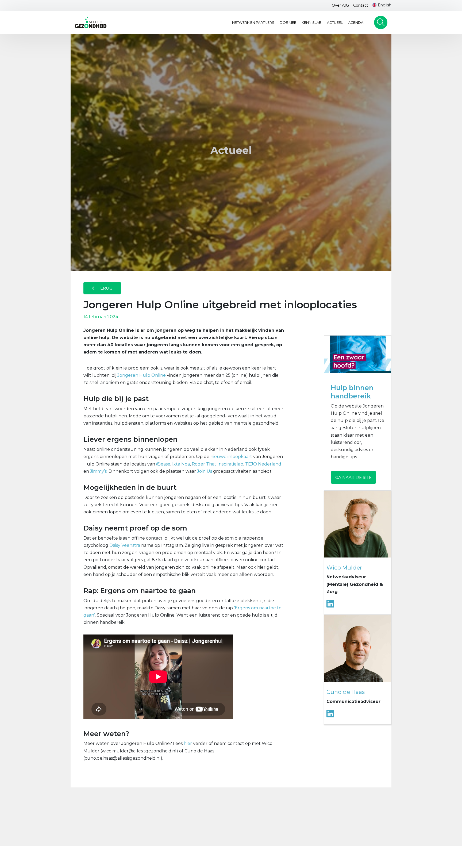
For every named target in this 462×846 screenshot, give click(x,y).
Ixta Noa (181, 464)
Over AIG (340, 5)
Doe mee (288, 22)
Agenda (355, 22)
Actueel (335, 22)
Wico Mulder (344, 567)
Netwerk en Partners (253, 22)
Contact (360, 5)
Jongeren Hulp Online (141, 375)
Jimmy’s (98, 471)
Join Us (204, 471)
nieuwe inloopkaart (231, 456)
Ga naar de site (353, 477)
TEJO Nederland (263, 464)
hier (188, 743)
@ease (163, 464)
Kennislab (312, 22)
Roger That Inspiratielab (217, 464)
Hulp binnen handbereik (352, 391)
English (384, 5)
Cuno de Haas (345, 692)
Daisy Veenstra (124, 545)
